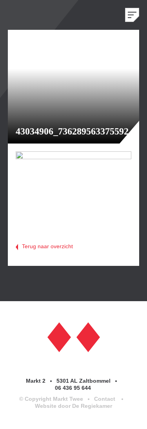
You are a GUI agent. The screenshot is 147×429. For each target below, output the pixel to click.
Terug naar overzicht (47, 246)
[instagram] (88, 336)
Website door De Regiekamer (73, 406)
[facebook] (59, 336)
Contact (104, 399)
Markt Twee (31, 15)
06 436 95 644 (74, 388)
